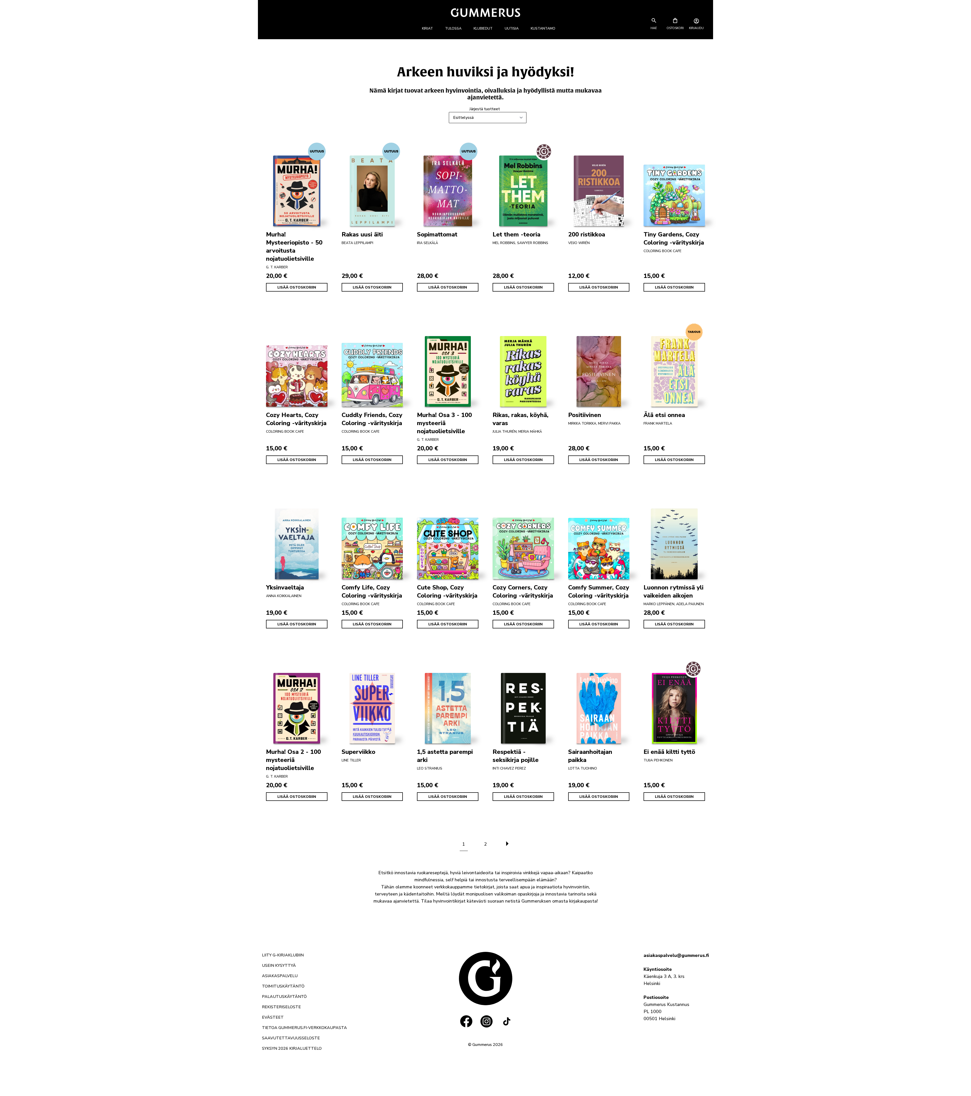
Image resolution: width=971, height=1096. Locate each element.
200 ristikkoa (586, 234)
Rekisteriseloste (281, 1007)
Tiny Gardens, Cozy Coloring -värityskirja (674, 238)
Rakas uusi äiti (362, 234)
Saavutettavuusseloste (291, 1038)
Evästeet (273, 1017)
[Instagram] (486, 1021)
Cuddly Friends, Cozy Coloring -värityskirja (372, 419)
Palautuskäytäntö (284, 996)
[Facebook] (466, 1021)
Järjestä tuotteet (484, 109)
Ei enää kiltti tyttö (669, 752)
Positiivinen (584, 415)
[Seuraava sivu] (507, 844)
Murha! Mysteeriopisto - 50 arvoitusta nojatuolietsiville (294, 246)
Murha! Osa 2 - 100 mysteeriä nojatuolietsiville (293, 760)
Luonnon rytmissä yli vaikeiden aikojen (673, 591)
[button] (654, 28)
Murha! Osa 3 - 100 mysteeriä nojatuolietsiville (444, 423)
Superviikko (358, 752)
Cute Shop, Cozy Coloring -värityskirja (447, 591)
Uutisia (512, 28)
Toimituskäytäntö (283, 986)
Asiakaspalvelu (280, 976)
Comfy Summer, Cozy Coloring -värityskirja (598, 591)
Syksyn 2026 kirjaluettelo (292, 1048)
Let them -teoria (516, 234)
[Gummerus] (485, 12)
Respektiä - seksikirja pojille (516, 756)
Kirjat (427, 28)
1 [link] (463, 844)
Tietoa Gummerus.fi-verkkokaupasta (304, 1028)
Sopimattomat (437, 234)
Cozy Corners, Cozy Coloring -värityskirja (523, 591)
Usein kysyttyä (279, 965)
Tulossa (453, 28)
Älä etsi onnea (664, 415)
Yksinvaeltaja (285, 587)
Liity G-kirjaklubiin (283, 955)
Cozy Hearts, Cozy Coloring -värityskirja (296, 419)
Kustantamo (543, 28)
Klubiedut (483, 28)
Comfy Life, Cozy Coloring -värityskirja (372, 591)
